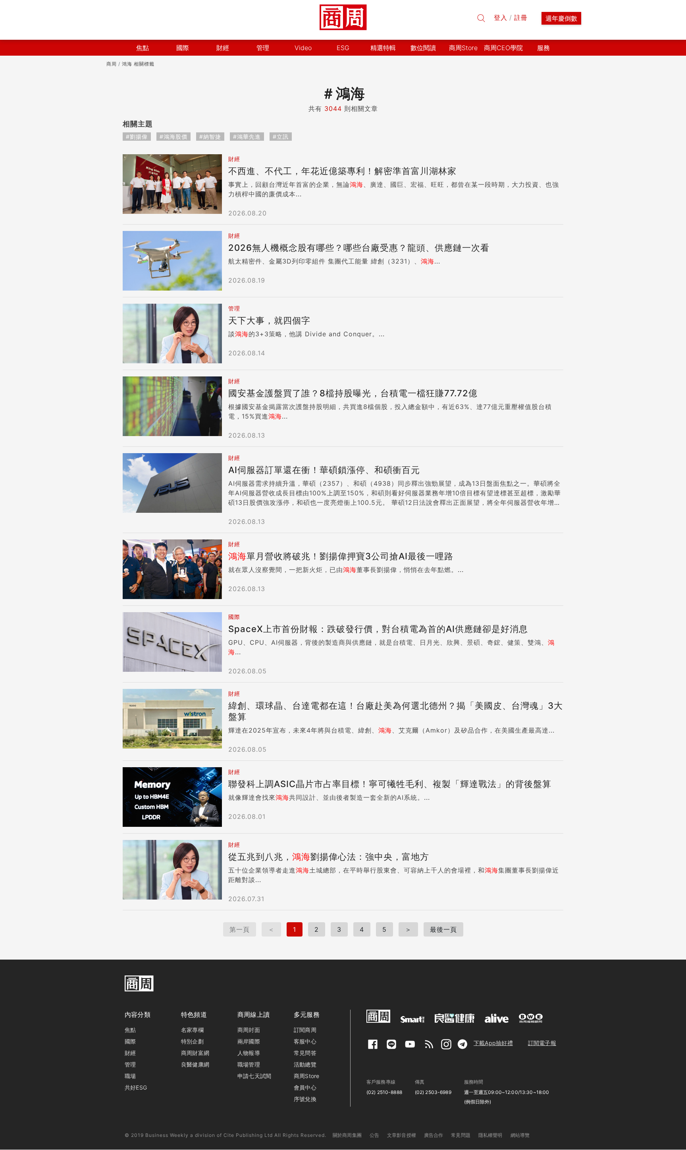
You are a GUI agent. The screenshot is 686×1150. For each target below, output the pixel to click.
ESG (343, 48)
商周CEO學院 (503, 48)
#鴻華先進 (247, 136)
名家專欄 (192, 1029)
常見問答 (305, 1052)
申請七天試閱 (254, 1075)
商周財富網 (195, 1052)
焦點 (130, 1029)
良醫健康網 (195, 1064)
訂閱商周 (305, 1029)
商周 (111, 64)
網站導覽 (520, 1135)
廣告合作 (433, 1135)
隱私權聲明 (490, 1135)
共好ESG (136, 1087)
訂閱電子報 (542, 1042)
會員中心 (305, 1087)
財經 (130, 1052)
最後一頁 (443, 929)
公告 (374, 1135)
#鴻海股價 (173, 136)
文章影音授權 (401, 1135)
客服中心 (305, 1041)
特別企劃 (192, 1041)
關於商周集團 (347, 1135)
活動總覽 (305, 1064)
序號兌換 (305, 1099)
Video (303, 48)
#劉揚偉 (137, 136)
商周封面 (248, 1029)
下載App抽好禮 (493, 1042)
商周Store (463, 48)
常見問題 (460, 1135)
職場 (130, 1075)
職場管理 (248, 1064)
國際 (130, 1041)
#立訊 (281, 136)
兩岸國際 (248, 1041)
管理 (130, 1064)
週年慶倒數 (561, 18)
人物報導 (248, 1052)
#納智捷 (210, 136)
